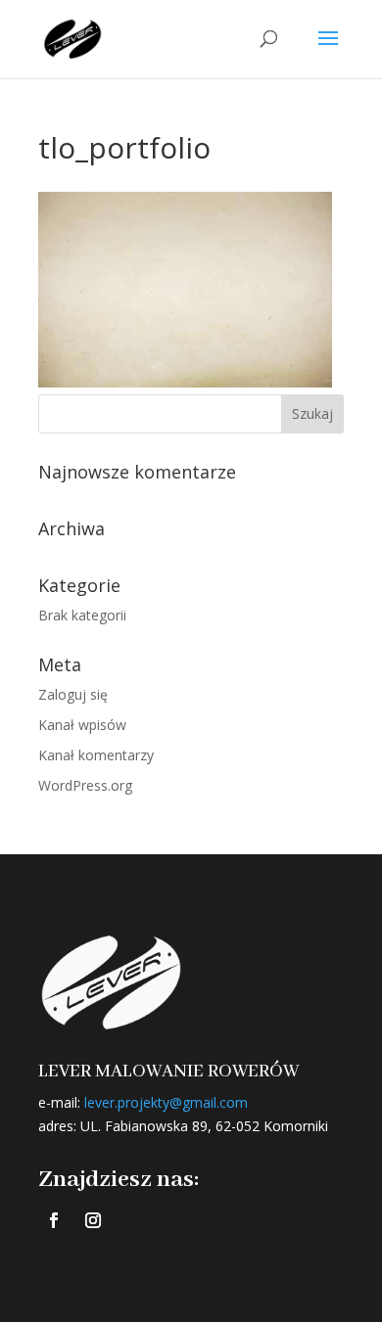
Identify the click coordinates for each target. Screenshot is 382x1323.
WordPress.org (85, 785)
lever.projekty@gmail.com (166, 1102)
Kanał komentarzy (96, 755)
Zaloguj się (73, 694)
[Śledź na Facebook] (54, 1220)
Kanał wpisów (82, 724)
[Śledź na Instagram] (93, 1220)
